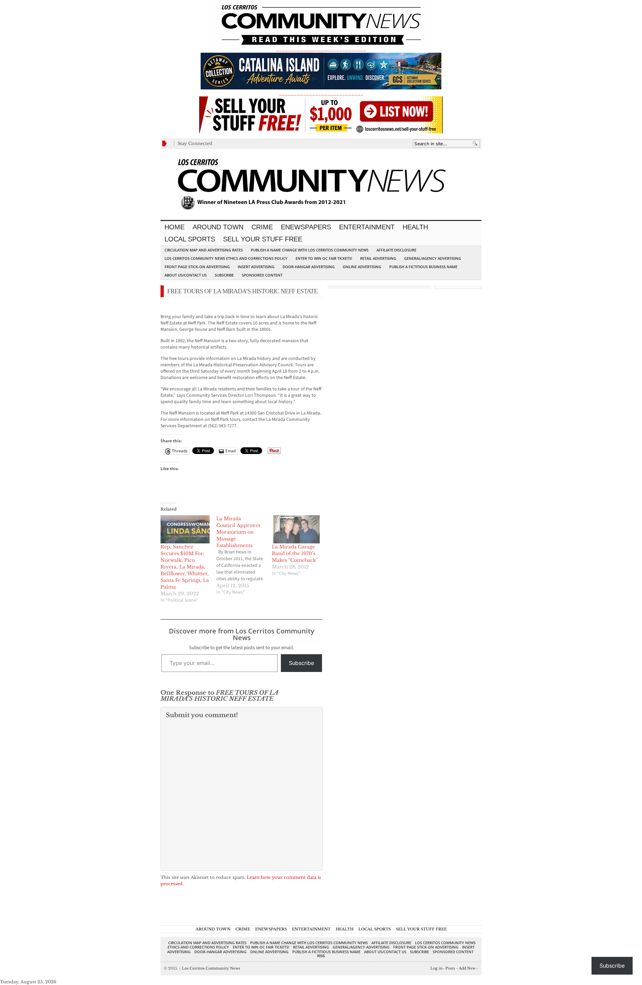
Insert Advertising (256, 266)
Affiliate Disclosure (396, 249)
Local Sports (190, 239)
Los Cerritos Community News (209, 968)
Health (415, 227)
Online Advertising (362, 266)
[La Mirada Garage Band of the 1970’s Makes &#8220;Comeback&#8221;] (296, 529)
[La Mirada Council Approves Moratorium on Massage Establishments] (244, 555)
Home (175, 227)
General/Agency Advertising (432, 258)
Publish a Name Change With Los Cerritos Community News (309, 249)
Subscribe (224, 275)
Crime (262, 227)
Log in (436, 968)
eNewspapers (306, 227)
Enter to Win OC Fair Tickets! (324, 258)
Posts (450, 968)
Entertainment (367, 227)
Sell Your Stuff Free (262, 239)
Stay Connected (195, 143)
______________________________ (321, 49)
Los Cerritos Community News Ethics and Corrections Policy (226, 258)
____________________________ (321, 93)
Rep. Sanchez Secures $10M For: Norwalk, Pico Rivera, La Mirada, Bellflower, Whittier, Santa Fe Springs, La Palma (184, 567)
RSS (321, 956)
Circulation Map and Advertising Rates (204, 249)
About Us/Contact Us (186, 275)
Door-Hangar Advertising (309, 266)
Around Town (218, 227)
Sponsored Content (262, 275)
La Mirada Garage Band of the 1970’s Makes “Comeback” (295, 553)
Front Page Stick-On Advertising (197, 266)
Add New (467, 968)
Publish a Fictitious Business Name (423, 266)
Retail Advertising (378, 258)
